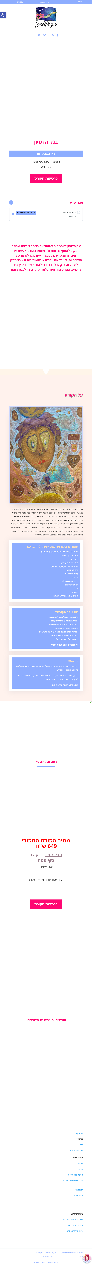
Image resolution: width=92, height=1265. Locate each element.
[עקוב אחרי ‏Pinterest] (20, 1253)
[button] (3, 15)
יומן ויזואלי (79, 1189)
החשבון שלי (78, 1133)
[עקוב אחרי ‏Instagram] (31, 1257)
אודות (80, 1169)
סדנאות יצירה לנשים (75, 1225)
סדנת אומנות (78, 1195)
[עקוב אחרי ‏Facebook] (30, 1253)
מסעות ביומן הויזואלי (75, 1174)
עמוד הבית (79, 1163)
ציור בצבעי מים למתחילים (73, 1219)
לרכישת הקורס (46, 179)
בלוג (81, 1144)
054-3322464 (20, 2)
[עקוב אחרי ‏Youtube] (25, 1253)
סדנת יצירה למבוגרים (75, 1231)
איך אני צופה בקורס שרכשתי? (72, 1180)
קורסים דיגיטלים (76, 1150)
